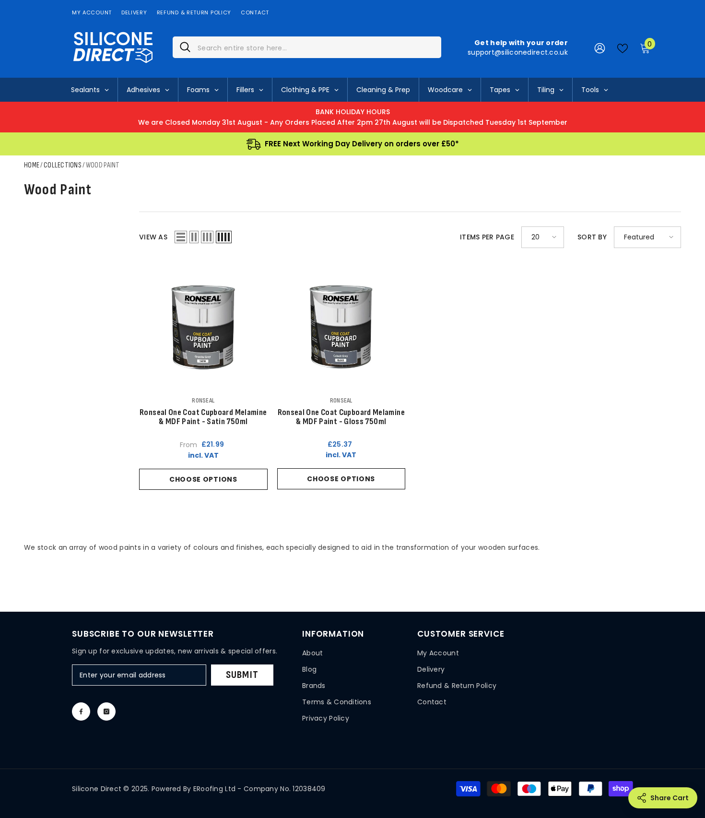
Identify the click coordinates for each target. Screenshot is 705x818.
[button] (181, 237)
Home (31, 165)
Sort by (592, 237)
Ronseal (203, 400)
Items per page (487, 237)
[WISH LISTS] (622, 47)
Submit (242, 674)
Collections (63, 165)
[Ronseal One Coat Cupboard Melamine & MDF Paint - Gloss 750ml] (341, 326)
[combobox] (315, 47)
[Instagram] (106, 711)
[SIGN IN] (599, 47)
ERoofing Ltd (214, 789)
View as (153, 237)
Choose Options (203, 479)
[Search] (307, 47)
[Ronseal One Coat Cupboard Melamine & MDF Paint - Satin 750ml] (203, 326)
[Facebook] (81, 711)
